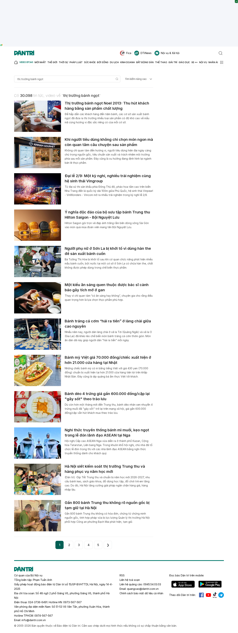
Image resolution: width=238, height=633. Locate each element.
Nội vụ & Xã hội (170, 53)
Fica (128, 53)
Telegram (221, 595)
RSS (122, 575)
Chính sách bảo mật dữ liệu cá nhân (141, 593)
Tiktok (215, 595)
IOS (183, 584)
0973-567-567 (72, 602)
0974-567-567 (43, 615)
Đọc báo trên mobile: (186, 575)
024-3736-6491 (37, 602)
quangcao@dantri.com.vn (143, 588)
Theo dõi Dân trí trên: (182, 594)
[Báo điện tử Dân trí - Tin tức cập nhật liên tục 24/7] (24, 53)
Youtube (208, 595)
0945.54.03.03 (152, 584)
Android (210, 584)
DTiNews (146, 53)
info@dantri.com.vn (34, 620)
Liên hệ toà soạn (130, 579)
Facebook (201, 595)
